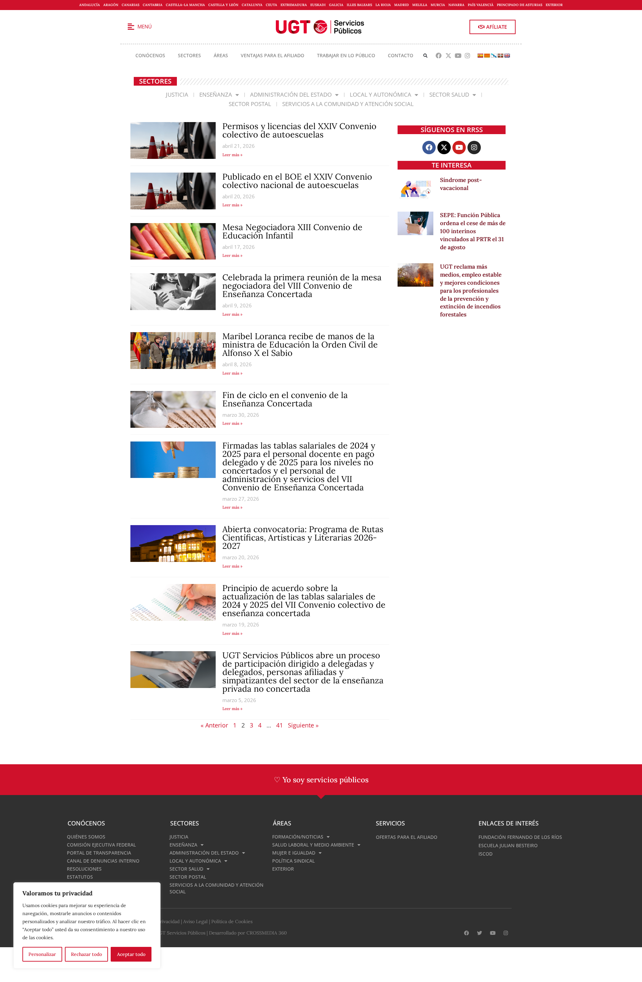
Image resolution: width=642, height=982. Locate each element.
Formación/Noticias (297, 836)
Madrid (401, 5)
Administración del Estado (291, 94)
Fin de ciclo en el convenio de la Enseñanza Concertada (285, 399)
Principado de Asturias (519, 5)
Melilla (419, 5)
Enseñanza (215, 94)
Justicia (177, 94)
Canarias (130, 5)
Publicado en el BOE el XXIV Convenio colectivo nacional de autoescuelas (297, 180)
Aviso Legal (195, 921)
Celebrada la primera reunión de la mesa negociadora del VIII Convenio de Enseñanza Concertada (302, 285)
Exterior (554, 5)
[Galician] (494, 55)
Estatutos (80, 877)
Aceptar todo (131, 954)
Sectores (189, 55)
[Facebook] (439, 56)
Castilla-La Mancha (185, 5)
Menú (144, 26)
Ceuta (271, 5)
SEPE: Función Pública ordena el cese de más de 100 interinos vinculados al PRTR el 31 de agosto (473, 231)
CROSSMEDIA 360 (266, 933)
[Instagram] (467, 56)
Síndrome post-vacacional (461, 184)
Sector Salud (449, 94)
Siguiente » (303, 725)
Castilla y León (223, 5)
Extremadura (294, 5)
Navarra (456, 5)
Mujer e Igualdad (293, 853)
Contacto (400, 55)
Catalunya (252, 5)
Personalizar (42, 954)
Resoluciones (84, 869)
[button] (425, 56)
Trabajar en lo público (346, 55)
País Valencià (481, 5)
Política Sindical (293, 861)
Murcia (438, 5)
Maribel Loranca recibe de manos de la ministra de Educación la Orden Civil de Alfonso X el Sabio (300, 344)
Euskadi (318, 5)
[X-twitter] (448, 56)
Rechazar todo (86, 954)
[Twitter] (479, 933)
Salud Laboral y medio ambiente (313, 845)
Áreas (221, 55)
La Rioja (383, 5)
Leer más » (232, 154)
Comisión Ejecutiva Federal (101, 845)
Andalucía (89, 5)
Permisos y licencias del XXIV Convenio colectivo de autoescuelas (299, 130)
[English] (507, 55)
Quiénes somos (86, 836)
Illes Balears (359, 5)
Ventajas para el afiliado (272, 55)
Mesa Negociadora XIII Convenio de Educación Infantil (292, 231)
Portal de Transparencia (99, 853)
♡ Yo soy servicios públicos (321, 779)
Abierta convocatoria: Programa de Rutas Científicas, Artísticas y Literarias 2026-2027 (303, 537)
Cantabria (153, 5)
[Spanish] (480, 55)
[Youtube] (458, 56)
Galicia (336, 5)
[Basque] (500, 55)
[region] (86, 925)
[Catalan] (487, 55)
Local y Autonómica (380, 94)
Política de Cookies (231, 921)
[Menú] (130, 26)
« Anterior (214, 725)
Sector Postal (250, 104)
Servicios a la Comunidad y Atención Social (348, 104)
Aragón (110, 5)
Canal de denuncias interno (103, 861)
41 (279, 725)
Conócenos (150, 55)
